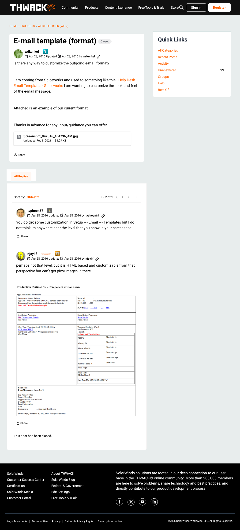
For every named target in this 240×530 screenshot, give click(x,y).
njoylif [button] (32, 254)
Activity (163, 63)
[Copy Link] (98, 56)
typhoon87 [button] (35, 211)
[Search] (181, 7)
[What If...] (50, 211)
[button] (18, 54)
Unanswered (192, 70)
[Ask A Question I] (45, 52)
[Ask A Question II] (58, 254)
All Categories (168, 50)
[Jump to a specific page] (135, 197)
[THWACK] (32, 7)
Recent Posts (167, 57)
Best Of (163, 90)
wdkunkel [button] (32, 51)
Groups (163, 76)
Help (161, 83)
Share (19, 155)
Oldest (32, 197)
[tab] (21, 177)
